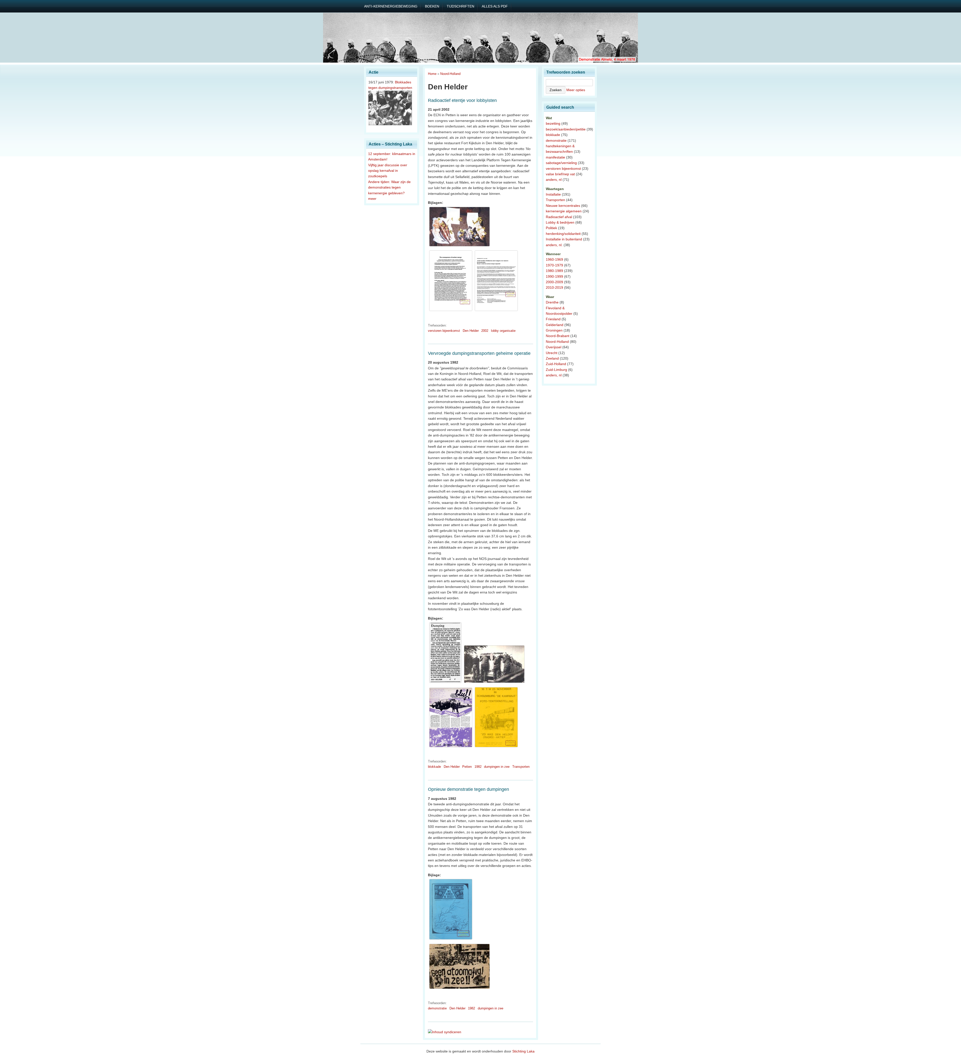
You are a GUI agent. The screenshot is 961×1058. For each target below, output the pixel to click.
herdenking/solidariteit (563, 234)
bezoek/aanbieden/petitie (566, 129)
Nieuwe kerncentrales (563, 206)
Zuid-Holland (556, 364)
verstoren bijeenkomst (444, 331)
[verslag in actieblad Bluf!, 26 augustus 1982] (450, 747)
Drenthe (552, 302)
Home (432, 74)
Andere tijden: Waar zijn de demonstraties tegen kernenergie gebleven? (389, 187)
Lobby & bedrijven (560, 222)
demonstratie (437, 1008)
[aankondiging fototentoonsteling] (496, 747)
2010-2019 (554, 287)
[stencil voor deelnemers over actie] (450, 311)
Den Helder (471, 331)
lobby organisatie (503, 331)
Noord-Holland (450, 74)
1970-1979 (554, 265)
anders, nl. (554, 245)
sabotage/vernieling (561, 163)
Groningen (554, 330)
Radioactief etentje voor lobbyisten (462, 100)
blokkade (434, 767)
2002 (484, 331)
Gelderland (554, 325)
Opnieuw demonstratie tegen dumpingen (468, 789)
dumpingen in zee (497, 767)
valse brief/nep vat (560, 174)
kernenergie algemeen (564, 211)
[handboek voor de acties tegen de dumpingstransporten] (450, 940)
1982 (478, 767)
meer (372, 199)
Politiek (551, 228)
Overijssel (553, 347)
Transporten (521, 767)
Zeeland (552, 358)
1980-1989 (554, 271)
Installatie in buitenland (564, 239)
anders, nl (554, 180)
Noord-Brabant (557, 336)
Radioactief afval (559, 217)
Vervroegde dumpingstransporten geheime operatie (479, 353)
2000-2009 (554, 282)
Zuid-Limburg (556, 370)
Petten (467, 767)
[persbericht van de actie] (496, 311)
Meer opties (575, 90)
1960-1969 (554, 259)
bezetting (553, 123)
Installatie (553, 194)
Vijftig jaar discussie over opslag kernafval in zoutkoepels (387, 170)
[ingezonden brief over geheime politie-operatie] (445, 683)
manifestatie (555, 157)
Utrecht (551, 353)
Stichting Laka (523, 1051)
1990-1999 (554, 276)
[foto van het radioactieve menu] (459, 246)
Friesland (553, 319)
